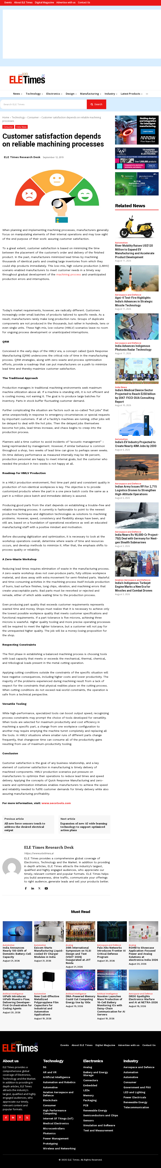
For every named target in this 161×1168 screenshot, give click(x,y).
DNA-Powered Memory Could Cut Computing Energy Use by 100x (80, 999)
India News (21, 127)
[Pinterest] (20, 1118)
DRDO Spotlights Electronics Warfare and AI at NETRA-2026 (143, 999)
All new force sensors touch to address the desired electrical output (24, 827)
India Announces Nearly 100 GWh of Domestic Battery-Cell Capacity (17, 952)
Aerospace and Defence (128, 295)
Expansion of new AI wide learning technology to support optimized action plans (83, 827)
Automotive (121, 243)
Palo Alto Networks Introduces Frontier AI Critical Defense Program (111, 952)
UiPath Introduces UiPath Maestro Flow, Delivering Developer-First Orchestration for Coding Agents (17, 1002)
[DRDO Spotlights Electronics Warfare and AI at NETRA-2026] (143, 980)
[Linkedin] (32, 887)
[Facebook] (25, 887)
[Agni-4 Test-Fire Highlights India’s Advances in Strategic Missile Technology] (137, 278)
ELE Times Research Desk (22, 157)
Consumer (33, 117)
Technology (18, 117)
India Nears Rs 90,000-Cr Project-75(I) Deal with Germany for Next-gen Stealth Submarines (137, 538)
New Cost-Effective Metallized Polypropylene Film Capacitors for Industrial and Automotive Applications (46, 1005)
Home (5, 117)
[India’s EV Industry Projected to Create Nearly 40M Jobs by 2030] (137, 423)
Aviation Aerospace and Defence (132, 580)
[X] (39, 887)
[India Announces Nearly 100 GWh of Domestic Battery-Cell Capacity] (17, 931)
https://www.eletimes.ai (38, 853)
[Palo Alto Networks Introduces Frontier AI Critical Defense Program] (112, 931)
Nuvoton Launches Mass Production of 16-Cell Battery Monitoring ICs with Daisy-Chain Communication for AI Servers (111, 1005)
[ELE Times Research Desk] (11, 867)
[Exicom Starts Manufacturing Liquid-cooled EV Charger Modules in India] (49, 931)
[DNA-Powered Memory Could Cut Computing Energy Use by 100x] (80, 980)
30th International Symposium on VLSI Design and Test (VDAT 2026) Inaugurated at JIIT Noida (78, 955)
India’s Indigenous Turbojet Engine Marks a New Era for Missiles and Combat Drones (133, 586)
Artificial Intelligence (13, 994)
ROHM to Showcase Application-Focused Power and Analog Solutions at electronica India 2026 (143, 953)
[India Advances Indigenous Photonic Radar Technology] (137, 326)
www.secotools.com (56, 803)
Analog (69, 945)
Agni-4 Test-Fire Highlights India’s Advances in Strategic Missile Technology (134, 301)
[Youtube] (46, 887)
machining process (68, 274)
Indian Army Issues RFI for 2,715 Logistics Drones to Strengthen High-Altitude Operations (136, 490)
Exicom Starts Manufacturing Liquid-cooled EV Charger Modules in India (48, 952)
